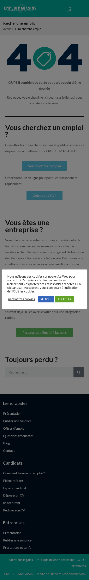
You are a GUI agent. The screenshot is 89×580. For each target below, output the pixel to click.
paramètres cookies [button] (21, 299)
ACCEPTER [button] (64, 299)
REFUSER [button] (46, 299)
